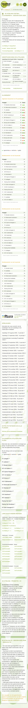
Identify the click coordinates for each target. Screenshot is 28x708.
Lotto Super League (7, 537)
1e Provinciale (5, 546)
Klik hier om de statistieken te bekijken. (12, 431)
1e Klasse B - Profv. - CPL (8, 523)
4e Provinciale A (6, 554)
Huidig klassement (17, 88)
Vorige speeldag (6, 88)
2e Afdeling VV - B (19, 51)
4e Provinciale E (6, 559)
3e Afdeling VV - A (6, 530)
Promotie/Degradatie (7, 51)
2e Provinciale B (6, 548)
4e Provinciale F (18, 559)
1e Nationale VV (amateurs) (9, 525)
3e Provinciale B (6, 551)
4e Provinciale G (6, 561)
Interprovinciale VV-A (7, 539)
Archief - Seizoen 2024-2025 (9, 48)
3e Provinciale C (18, 551)
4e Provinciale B (18, 554)
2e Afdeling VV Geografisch (9, 46)
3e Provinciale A (18, 548)
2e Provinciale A (18, 546)
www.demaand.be (18, 316)
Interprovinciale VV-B (20, 539)
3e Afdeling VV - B (19, 530)
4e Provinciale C (6, 556)
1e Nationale (17, 537)
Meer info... (16, 317)
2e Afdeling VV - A (6, 528)
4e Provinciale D (18, 556)
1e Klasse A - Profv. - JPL (8, 520)
